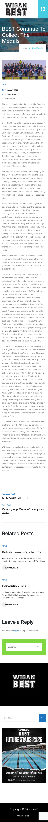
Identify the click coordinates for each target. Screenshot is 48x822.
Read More (10, 568)
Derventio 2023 (14, 586)
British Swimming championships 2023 (24, 552)
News (4, 84)
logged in (17, 630)
